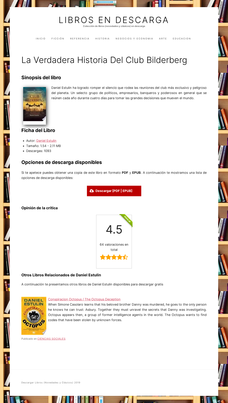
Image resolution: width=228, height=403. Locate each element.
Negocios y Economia (134, 38)
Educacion (182, 38)
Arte (163, 38)
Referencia (80, 38)
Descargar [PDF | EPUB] (113, 191)
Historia (102, 38)
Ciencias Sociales (51, 338)
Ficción (57, 38)
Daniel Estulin (46, 141)
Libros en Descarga (114, 20)
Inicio (41, 38)
